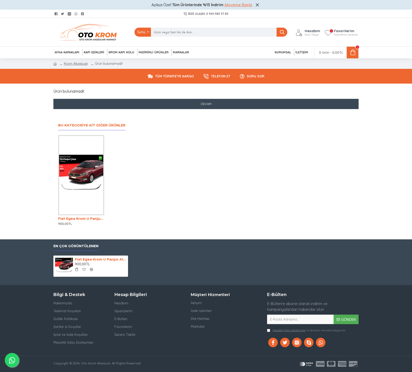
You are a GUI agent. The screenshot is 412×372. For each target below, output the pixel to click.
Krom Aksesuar (76, 63)
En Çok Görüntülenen (75, 246)
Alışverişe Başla (238, 4)
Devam (206, 104)
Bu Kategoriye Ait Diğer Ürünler (91, 125)
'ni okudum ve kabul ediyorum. (309, 330)
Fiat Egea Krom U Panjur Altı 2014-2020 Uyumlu (81, 218)
